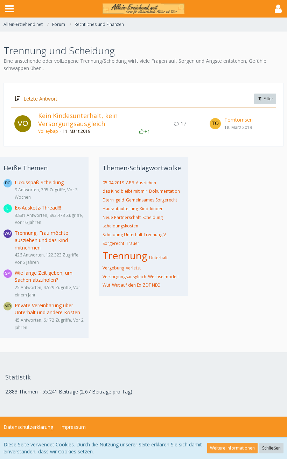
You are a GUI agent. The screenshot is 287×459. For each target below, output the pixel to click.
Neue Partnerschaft (122, 217)
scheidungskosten (120, 226)
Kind (144, 209)
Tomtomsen (238, 119)
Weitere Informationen (232, 448)
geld (119, 200)
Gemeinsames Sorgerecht (151, 200)
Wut (106, 285)
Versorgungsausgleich (124, 277)
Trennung (125, 255)
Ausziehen (146, 183)
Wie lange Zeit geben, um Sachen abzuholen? (43, 276)
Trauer (132, 243)
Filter (267, 99)
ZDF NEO (152, 285)
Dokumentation (164, 191)
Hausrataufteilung (120, 209)
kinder (156, 209)
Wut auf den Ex (126, 285)
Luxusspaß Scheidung (39, 182)
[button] (9, 8)
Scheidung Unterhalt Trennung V (134, 235)
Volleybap (48, 131)
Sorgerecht (113, 243)
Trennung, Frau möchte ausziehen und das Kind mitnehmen (41, 240)
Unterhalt (158, 258)
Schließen (271, 448)
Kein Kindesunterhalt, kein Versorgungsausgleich (78, 119)
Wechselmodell (163, 277)
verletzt (133, 268)
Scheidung (152, 217)
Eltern (108, 200)
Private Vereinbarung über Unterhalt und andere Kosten (47, 309)
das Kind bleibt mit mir (125, 191)
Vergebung (113, 268)
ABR (130, 183)
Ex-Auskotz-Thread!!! (38, 207)
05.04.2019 (113, 183)
